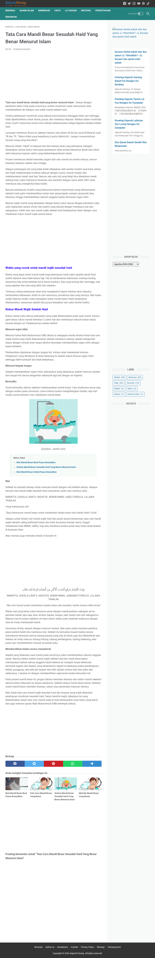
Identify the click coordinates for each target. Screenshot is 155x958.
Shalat (119, 377)
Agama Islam (27, 10)
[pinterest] (53, 764)
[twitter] (34, 764)
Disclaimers (62, 947)
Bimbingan (44, 10)
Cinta (57, 10)
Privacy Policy (87, 947)
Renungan (11, 17)
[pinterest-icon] (143, 3)
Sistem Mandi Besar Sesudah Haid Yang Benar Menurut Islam (46, 467)
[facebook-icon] (124, 3)
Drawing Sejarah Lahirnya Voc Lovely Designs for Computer (129, 124)
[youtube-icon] (138, 3)
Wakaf (119, 388)
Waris (131, 388)
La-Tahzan (71, 10)
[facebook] (15, 764)
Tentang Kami (114, 947)
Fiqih (118, 383)
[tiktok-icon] (148, 3)
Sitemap (101, 947)
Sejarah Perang (77, 953)
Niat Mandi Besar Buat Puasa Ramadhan (36, 462)
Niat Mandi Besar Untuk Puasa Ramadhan (36, 472)
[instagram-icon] (134, 3)
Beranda (10, 10)
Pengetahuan (102, 10)
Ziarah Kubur (135, 394)
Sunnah (133, 383)
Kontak (74, 947)
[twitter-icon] (129, 3)
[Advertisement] (53, 76)
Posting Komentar (21, 49)
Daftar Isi (50, 947)
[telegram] (92, 764)
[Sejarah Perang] (17, 3)
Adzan (119, 394)
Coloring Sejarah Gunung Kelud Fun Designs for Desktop (128, 81)
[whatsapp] (72, 764)
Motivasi (86, 10)
